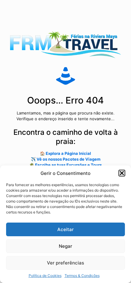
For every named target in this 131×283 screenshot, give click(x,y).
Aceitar (65, 229)
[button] (122, 173)
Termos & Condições (82, 275)
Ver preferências (65, 263)
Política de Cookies (45, 275)
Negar (65, 246)
